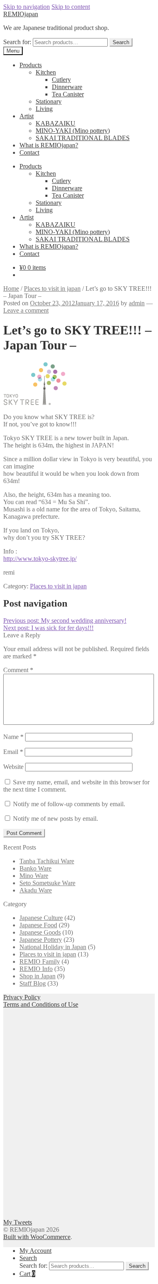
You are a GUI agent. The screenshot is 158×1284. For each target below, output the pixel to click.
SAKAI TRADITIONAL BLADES (83, 137)
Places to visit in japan (52, 288)
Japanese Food (38, 925)
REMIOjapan (20, 14)
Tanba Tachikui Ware (46, 861)
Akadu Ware (35, 890)
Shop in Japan (37, 976)
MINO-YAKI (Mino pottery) (73, 130)
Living (44, 108)
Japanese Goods (40, 932)
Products (30, 65)
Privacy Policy (22, 997)
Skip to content (70, 6)
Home (11, 288)
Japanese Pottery (40, 939)
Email (13, 751)
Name (13, 736)
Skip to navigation (26, 6)
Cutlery (61, 79)
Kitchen (46, 72)
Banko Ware (35, 868)
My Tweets (17, 1222)
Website (13, 766)
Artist (26, 116)
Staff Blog (32, 983)
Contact (29, 152)
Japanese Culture (41, 917)
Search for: (17, 41)
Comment (18, 669)
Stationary (49, 101)
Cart (27, 1273)
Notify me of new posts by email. (55, 818)
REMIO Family (39, 961)
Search (121, 42)
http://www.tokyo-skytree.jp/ (40, 558)
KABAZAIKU (55, 123)
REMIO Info (36, 968)
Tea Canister (68, 94)
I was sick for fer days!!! (48, 627)
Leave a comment (26, 310)
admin (137, 303)
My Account (35, 1250)
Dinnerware (67, 86)
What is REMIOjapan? (48, 145)
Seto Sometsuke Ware (47, 882)
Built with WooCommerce (36, 1236)
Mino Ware (33, 875)
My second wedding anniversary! (64, 620)
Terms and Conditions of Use (40, 1004)
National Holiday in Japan (52, 946)
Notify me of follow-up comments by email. (69, 804)
